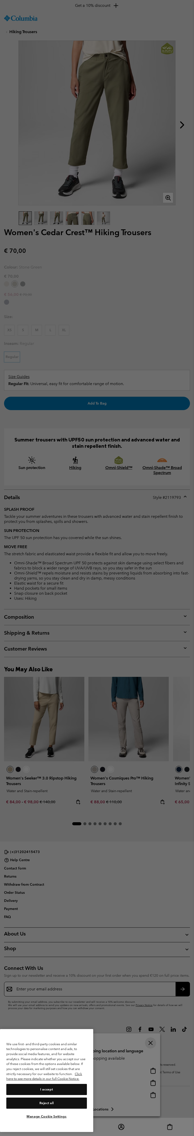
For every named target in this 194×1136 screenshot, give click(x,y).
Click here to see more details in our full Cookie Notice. (44, 1076)
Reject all (46, 1103)
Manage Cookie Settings (46, 1116)
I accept (46, 1089)
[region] (46, 1080)
